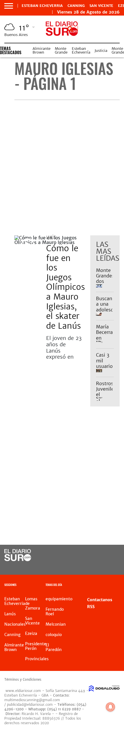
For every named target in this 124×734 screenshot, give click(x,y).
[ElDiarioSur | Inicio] (117, 585)
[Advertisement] (62, 168)
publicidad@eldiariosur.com (30, 704)
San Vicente (101, 5)
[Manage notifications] (110, 707)
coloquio (54, 634)
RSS (91, 606)
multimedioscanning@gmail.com (32, 700)
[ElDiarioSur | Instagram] (96, 566)
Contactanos (99, 599)
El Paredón (54, 647)
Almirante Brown (41, 50)
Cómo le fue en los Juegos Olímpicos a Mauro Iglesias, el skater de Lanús (65, 287)
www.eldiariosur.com (23, 690)
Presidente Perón (35, 646)
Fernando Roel (55, 611)
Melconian (56, 624)
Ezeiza (31, 633)
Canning (76, 5)
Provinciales (37, 658)
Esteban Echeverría (81, 50)
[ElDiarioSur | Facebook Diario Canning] (96, 555)
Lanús (51, 237)
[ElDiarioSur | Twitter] (108, 555)
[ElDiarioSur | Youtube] (108, 566)
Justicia (101, 50)
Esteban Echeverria (42, 5)
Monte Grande (61, 50)
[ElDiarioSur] (17, 559)
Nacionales (15, 624)
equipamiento (59, 598)
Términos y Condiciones (22, 680)
